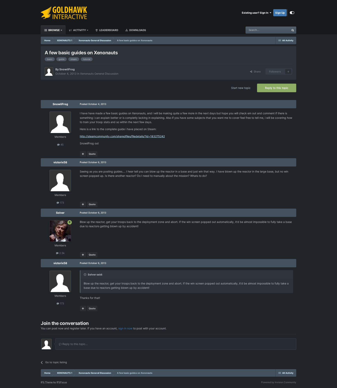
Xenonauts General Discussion (99, 73)
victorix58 (60, 162)
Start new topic (241, 87)
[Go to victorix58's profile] (60, 180)
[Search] (292, 30)
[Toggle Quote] (85, 274)
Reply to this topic (276, 87)
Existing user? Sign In (256, 12)
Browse (54, 30)
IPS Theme (47, 382)
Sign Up (280, 12)
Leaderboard (108, 30)
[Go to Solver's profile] (60, 231)
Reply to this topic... (75, 344)
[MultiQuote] (83, 154)
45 (62, 144)
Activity (79, 30)
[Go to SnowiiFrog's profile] (49, 71)
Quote (92, 153)
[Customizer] (292, 12)
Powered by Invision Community (278, 382)
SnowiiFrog (67, 69)
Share (256, 71)
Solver (60, 212)
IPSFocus (62, 382)
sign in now (125, 328)
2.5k (62, 253)
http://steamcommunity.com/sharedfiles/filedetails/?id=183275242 (122, 136)
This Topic (278, 30)
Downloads (137, 30)
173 (61, 202)
